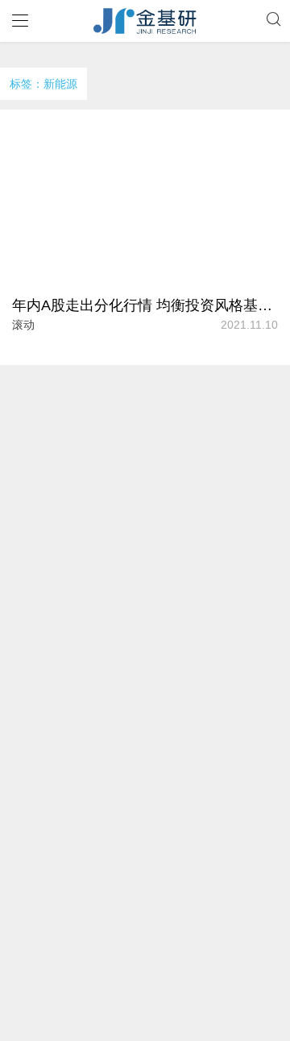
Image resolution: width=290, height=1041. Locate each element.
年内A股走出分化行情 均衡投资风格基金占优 (145, 305)
